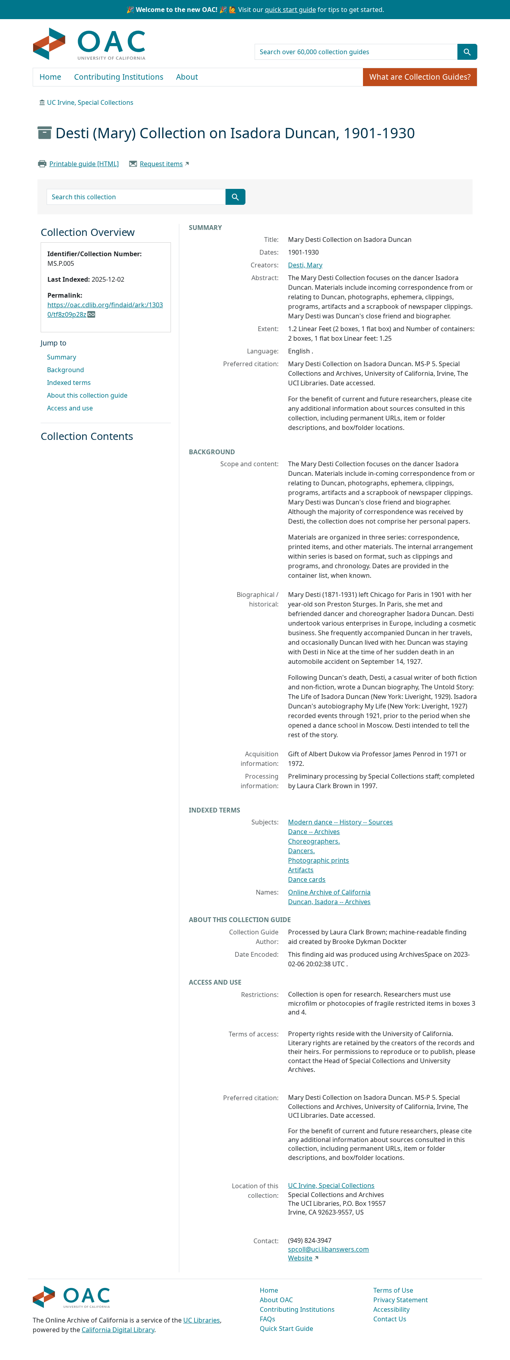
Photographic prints (318, 860)
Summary (61, 357)
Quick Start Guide (286, 1328)
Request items (161, 163)
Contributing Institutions (118, 77)
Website (300, 1258)
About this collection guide (87, 395)
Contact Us (389, 1319)
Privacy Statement (400, 1299)
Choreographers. (314, 841)
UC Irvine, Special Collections (90, 102)
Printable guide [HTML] (84, 163)
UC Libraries (201, 1320)
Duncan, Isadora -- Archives (329, 901)
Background (65, 369)
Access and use (70, 408)
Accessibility (391, 1309)
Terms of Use (393, 1290)
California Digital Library (118, 1329)
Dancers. (301, 850)
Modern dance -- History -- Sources (340, 822)
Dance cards (307, 879)
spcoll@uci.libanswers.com (328, 1249)
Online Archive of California (329, 892)
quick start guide (290, 9)
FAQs (267, 1319)
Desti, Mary (305, 265)
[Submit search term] (467, 52)
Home (50, 77)
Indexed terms (69, 382)
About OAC (276, 1299)
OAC (89, 44)
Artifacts (301, 869)
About (187, 77)
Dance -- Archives (314, 831)
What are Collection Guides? (420, 77)
